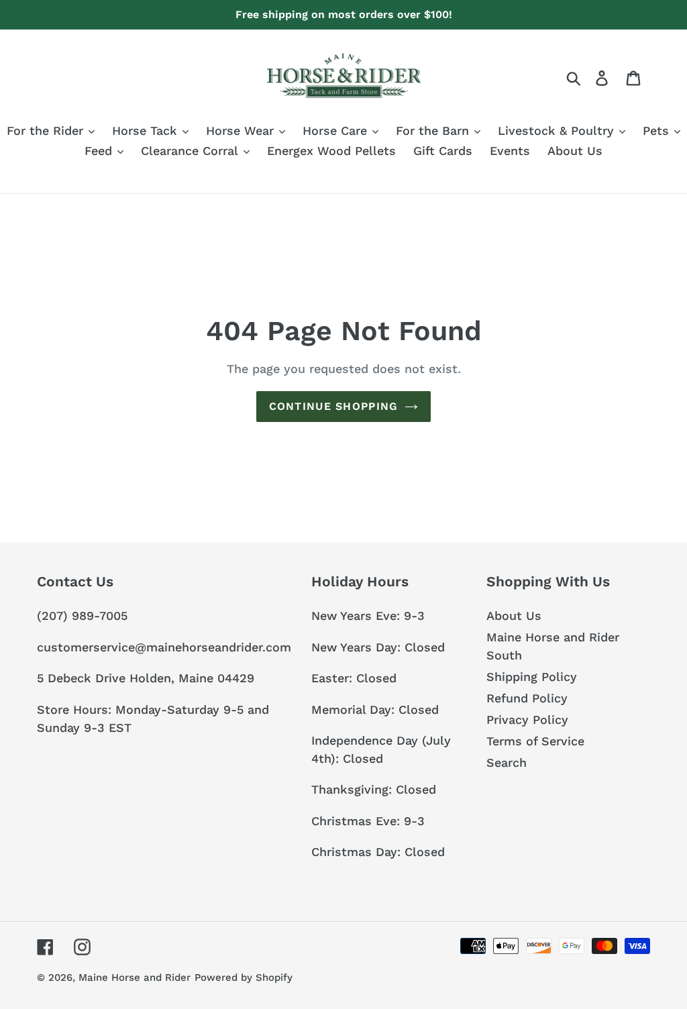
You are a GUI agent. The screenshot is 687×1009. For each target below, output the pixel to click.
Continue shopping (334, 406)
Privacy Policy (527, 719)
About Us (513, 615)
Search (506, 762)
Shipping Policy (531, 677)
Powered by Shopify (244, 977)
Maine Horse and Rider (134, 977)
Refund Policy (527, 698)
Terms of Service (535, 741)
